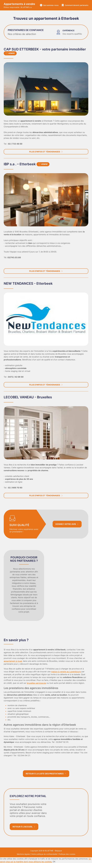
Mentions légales (23, 854)
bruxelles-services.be (36, 683)
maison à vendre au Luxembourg (66, 671)
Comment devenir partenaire (76, 5)
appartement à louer (13, 661)
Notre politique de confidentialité (44, 854)
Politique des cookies (67, 854)
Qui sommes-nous (51, 5)
